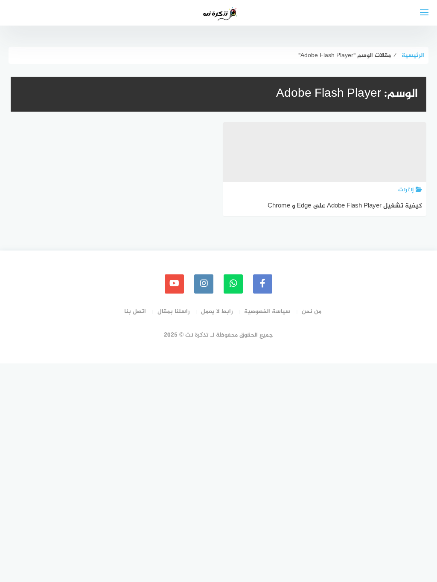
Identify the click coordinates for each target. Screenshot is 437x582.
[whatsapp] (233, 284)
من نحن (311, 312)
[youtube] (174, 284)
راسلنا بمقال (173, 312)
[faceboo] (262, 284)
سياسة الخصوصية (267, 312)
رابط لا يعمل (217, 312)
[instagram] (203, 284)
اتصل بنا (135, 312)
